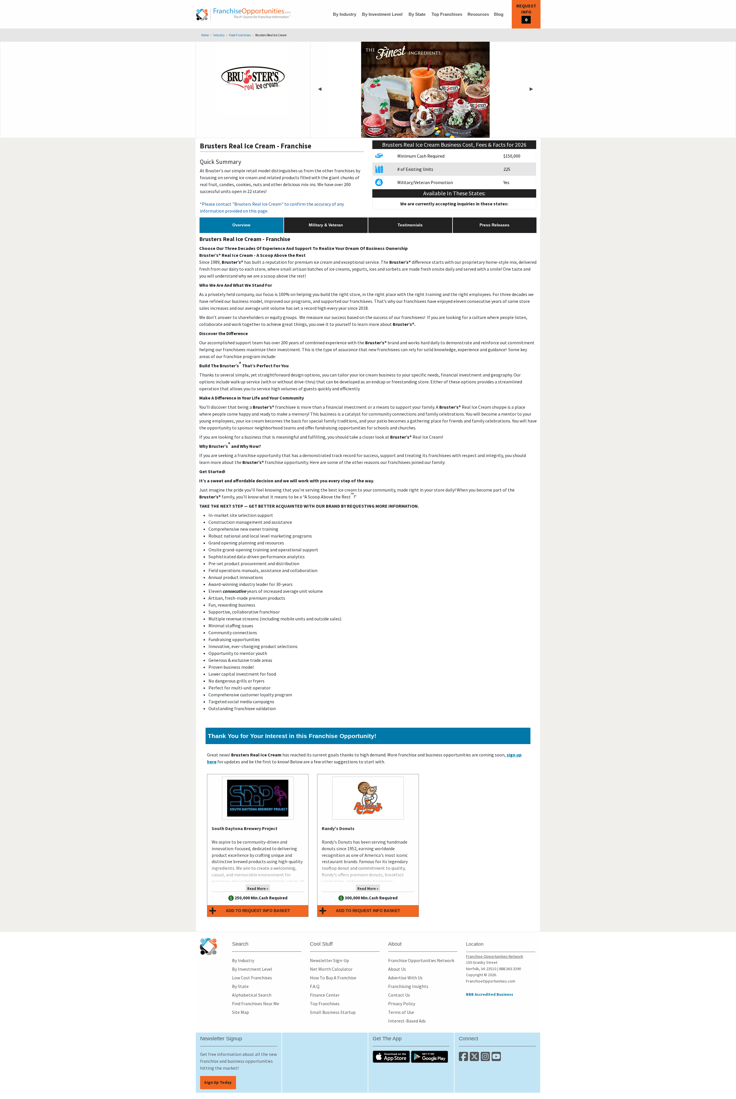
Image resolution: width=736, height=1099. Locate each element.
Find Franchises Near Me (255, 1003)
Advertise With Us (405, 978)
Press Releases (494, 225)
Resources (478, 14)
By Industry (344, 14)
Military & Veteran (326, 225)
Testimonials (410, 225)
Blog (498, 14)
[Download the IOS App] (392, 1056)
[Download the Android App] (429, 1056)
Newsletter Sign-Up (329, 960)
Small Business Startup (333, 1012)
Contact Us (399, 995)
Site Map (240, 1012)
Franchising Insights (408, 986)
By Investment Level (382, 14)
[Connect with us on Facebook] (464, 1059)
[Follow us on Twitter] (475, 1059)
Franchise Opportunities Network (421, 960)
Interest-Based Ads (407, 1021)
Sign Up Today (218, 1082)
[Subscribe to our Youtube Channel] (497, 1059)
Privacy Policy (401, 1003)
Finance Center (325, 995)
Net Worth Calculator (331, 969)
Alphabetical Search (251, 995)
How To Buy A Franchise (333, 978)
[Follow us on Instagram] (486, 1059)
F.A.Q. (315, 986)
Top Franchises (447, 14)
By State (417, 14)
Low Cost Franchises (252, 978)
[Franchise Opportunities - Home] (243, 14)
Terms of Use (401, 1012)
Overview (241, 225)
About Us (397, 969)
